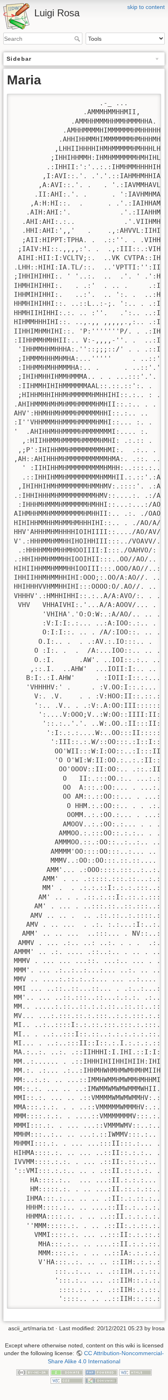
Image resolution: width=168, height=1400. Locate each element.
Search (78, 39)
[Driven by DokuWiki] (101, 1380)
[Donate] (67, 1372)
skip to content (146, 7)
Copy (147, 100)
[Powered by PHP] (101, 1372)
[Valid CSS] (67, 1380)
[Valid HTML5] (135, 1372)
